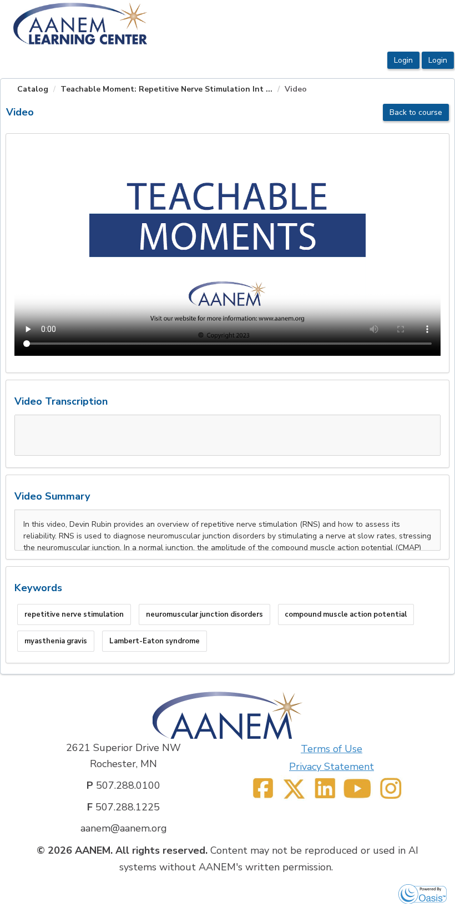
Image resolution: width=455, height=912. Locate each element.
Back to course (416, 112)
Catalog (32, 89)
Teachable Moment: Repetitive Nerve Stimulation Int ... (166, 89)
